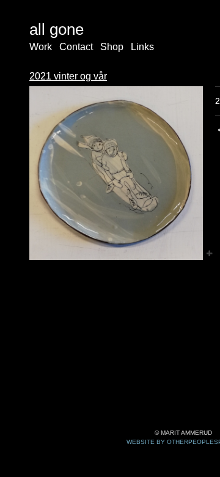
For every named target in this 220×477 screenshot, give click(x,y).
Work (40, 47)
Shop (111, 47)
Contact (76, 47)
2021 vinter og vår (68, 76)
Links (142, 47)
